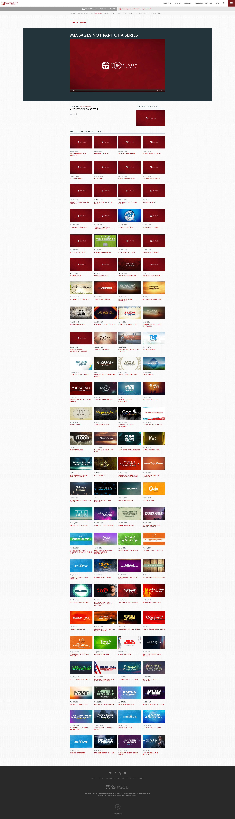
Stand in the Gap (144, 13)
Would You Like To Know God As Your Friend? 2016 (128, 476)
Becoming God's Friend (79, 602)
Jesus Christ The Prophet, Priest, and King (104, 630)
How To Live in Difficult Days (103, 450)
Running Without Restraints (125, 300)
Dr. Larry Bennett (85, 106)
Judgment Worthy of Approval (151, 476)
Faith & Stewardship (126, 704)
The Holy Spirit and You (103, 400)
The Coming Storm (77, 324)
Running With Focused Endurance (152, 325)
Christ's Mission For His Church (79, 203)
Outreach (117, 778)
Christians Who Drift (126, 178)
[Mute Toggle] (161, 90)
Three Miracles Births (151, 227)
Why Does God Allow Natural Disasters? (78, 476)
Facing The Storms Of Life (104, 753)
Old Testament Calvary (152, 153)
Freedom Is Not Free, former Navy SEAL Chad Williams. (103, 603)
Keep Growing (148, 374)
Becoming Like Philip (151, 252)
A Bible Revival (75, 425)
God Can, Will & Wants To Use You (128, 350)
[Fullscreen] (163, 90)
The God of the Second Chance (127, 203)
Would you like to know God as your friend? (136, 9)
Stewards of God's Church (129, 679)
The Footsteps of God (127, 276)
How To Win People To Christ (103, 203)
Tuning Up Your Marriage (128, 374)
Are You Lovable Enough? (153, 550)
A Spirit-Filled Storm (102, 577)
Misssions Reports (77, 753)
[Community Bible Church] (9, 3)
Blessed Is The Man (101, 654)
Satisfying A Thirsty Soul (152, 728)
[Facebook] (114, 773)
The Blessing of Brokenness (154, 577)
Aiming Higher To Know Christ (103, 728)
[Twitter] (120, 773)
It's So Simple (99, 178)
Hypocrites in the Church (104, 324)
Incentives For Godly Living (154, 629)
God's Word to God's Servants (151, 680)
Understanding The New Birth (128, 753)
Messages (187, 3)
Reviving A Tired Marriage (104, 704)
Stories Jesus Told (125, 227)
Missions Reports (125, 728)
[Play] (71, 90)
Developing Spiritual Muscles (102, 501)
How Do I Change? (101, 153)
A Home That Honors (102, 252)
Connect (101, 778)
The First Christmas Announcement (102, 228)
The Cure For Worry (102, 349)
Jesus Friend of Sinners (79, 374)
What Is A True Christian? (104, 525)
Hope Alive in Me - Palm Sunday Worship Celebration (103, 552)
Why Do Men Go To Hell (152, 602)
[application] (117, 65)
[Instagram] (110, 773)
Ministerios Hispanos (203, 3)
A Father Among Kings (151, 178)
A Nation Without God (127, 324)
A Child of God (148, 500)
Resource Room (156, 13)
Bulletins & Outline (110, 13)
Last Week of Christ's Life (128, 550)
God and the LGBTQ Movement (126, 425)
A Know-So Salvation (126, 252)
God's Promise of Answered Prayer (105, 375)
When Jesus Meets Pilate (152, 299)
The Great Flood (76, 450)
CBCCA (72, 13)
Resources (126, 778)
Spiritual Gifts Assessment (85, 13)
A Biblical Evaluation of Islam (128, 578)
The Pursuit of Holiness (79, 299)
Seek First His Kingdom (151, 276)
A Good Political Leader (152, 425)
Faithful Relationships (79, 525)
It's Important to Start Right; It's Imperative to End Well (81, 552)
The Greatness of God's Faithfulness (79, 728)
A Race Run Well (124, 654)
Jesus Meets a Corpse (78, 227)
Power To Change (101, 276)
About (93, 778)
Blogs (119, 13)
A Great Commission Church (78, 154)
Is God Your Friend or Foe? (80, 679)
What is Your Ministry (151, 450)
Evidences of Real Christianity (125, 400)
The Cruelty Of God (102, 299)
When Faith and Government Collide (78, 350)
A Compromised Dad (102, 425)
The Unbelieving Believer (128, 602)
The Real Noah (75, 276)
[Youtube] (125, 773)
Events (177, 3)
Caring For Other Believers (129, 450)
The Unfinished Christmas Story (80, 501)
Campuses (167, 3)
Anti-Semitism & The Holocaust (150, 753)
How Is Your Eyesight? (79, 704)
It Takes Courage (77, 178)
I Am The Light (99, 475)
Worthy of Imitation (126, 153)
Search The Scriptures (130, 13)
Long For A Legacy (125, 500)
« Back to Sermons (79, 22)
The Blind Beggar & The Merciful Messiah (152, 526)
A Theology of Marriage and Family (79, 655)
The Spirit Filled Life (78, 252)
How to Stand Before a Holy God (152, 655)
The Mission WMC (149, 349)
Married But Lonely (77, 629)
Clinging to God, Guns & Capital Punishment (104, 680)
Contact (140, 778)
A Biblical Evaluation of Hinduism (79, 578)
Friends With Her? (150, 202)
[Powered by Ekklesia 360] (121, 814)
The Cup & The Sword (151, 400)
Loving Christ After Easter (153, 704)
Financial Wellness (126, 525)
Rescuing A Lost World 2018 (129, 629)
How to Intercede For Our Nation (80, 400)
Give (217, 3)
